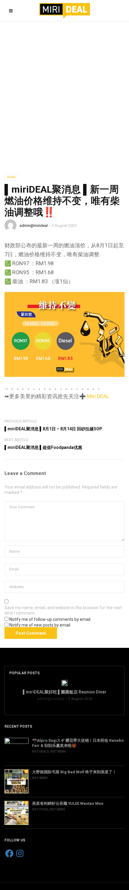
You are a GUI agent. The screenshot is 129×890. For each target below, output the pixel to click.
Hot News (58, 751)
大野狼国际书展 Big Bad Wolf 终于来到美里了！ (74, 772)
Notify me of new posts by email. (40, 625)
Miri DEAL (98, 396)
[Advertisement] (64, 88)
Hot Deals (40, 751)
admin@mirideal (34, 225)
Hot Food (40, 809)
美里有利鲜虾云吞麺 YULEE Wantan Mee (68, 803)
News (11, 177)
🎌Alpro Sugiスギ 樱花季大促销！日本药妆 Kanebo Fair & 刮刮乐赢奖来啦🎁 (78, 743)
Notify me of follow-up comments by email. (50, 619)
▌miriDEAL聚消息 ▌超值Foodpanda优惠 (43, 447)
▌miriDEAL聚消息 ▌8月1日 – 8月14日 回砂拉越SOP (53, 428)
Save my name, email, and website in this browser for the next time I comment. (63, 610)
